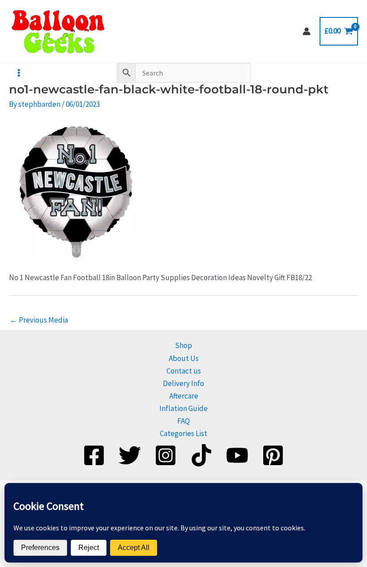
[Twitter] (130, 455)
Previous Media (39, 320)
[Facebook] (94, 455)
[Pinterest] (273, 455)
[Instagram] (165, 455)
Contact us (183, 371)
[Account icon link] (307, 31)
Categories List (183, 433)
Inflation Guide (183, 408)
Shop (183, 345)
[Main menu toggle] (19, 73)
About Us (184, 358)
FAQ (183, 421)
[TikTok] (201, 455)
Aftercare (183, 396)
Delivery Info (183, 383)
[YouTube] (237, 455)
